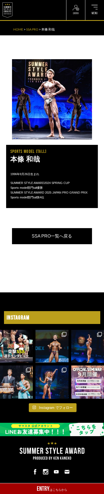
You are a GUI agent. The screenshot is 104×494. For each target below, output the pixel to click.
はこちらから (52, 488)
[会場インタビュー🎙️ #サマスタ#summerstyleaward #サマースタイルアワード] (16, 346)
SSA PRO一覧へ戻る (52, 236)
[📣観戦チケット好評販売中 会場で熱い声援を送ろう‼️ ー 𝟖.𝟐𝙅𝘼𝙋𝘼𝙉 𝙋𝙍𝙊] (51, 346)
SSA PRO (32, 29)
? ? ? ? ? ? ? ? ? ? (26, 2)
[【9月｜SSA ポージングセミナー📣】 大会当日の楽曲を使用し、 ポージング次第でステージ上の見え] (87, 381)
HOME (18, 29)
